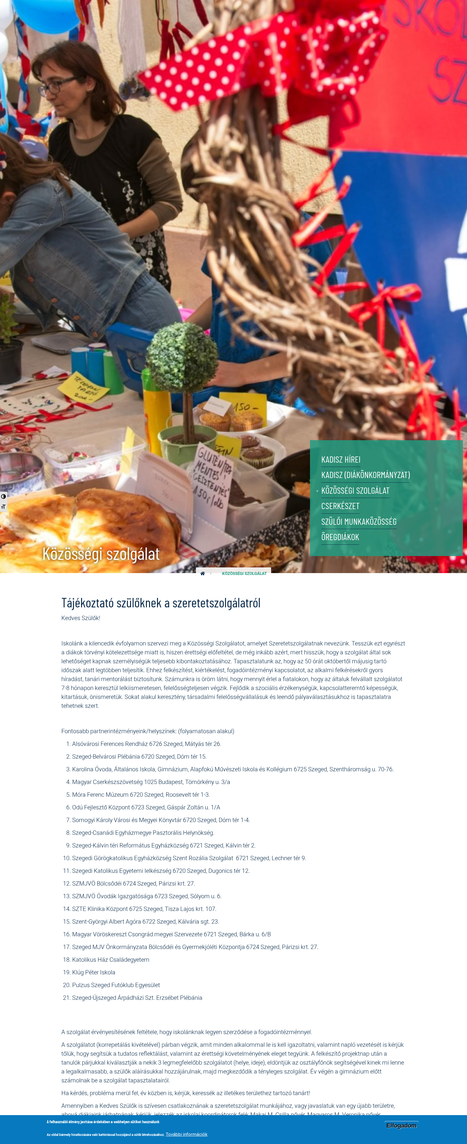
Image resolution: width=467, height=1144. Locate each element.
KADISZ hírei (341, 460)
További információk (187, 1134)
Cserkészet (340, 506)
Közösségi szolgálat (355, 491)
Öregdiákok (340, 537)
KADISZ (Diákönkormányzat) (365, 475)
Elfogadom (401, 1125)
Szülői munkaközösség (359, 522)
